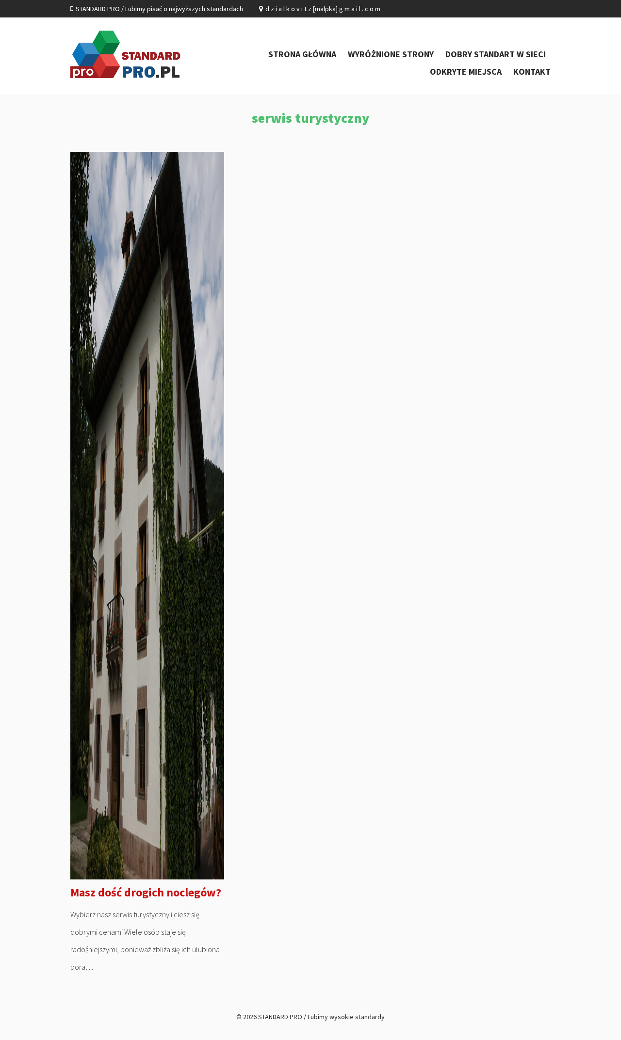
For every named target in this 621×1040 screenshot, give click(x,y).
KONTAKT (532, 71)
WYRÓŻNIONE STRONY (391, 54)
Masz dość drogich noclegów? (145, 892)
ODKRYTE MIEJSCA (466, 71)
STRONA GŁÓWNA (302, 54)
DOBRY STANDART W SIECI (495, 54)
